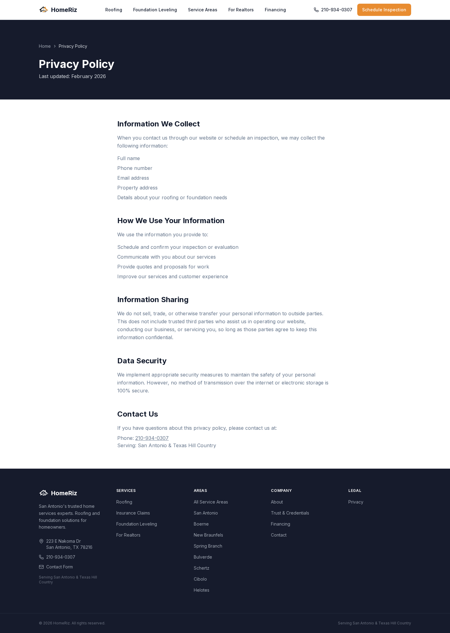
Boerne (201, 523)
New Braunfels (208, 534)
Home (45, 46)
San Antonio (206, 512)
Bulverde (203, 557)
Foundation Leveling (155, 9)
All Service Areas (211, 501)
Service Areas (202, 9)
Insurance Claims (133, 512)
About (277, 501)
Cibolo (200, 579)
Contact (279, 534)
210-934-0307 (336, 9)
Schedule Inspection (384, 9)
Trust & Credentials (290, 512)
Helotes (201, 590)
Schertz (201, 568)
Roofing (113, 9)
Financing (275, 9)
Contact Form (59, 566)
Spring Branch (208, 546)
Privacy (355, 501)
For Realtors (241, 9)
